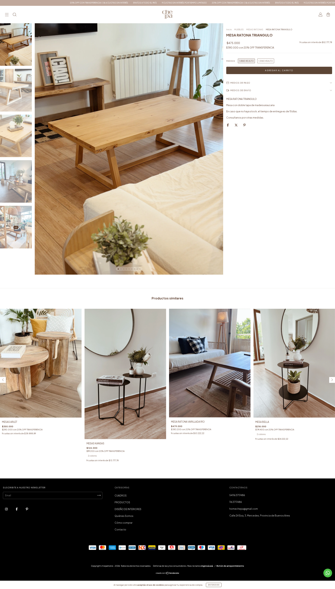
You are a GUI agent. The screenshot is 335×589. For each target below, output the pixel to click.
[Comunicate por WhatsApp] (327, 573)
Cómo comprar (123, 522)
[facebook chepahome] (17, 509)
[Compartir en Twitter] (236, 125)
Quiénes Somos (124, 516)
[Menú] (7, 15)
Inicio (229, 29)
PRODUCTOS (122, 502)
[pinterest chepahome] (26, 509)
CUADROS (121, 495)
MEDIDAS (230, 61)
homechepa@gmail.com (243, 508)
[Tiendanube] (167, 573)
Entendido (213, 585)
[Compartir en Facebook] (228, 125)
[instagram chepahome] (6, 509)
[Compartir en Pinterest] (244, 125)
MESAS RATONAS (255, 29)
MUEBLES (239, 29)
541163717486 (237, 495)
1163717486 (235, 502)
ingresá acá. (207, 566)
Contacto (120, 529)
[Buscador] (14, 15)
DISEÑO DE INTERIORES (128, 509)
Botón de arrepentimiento (230, 566)
